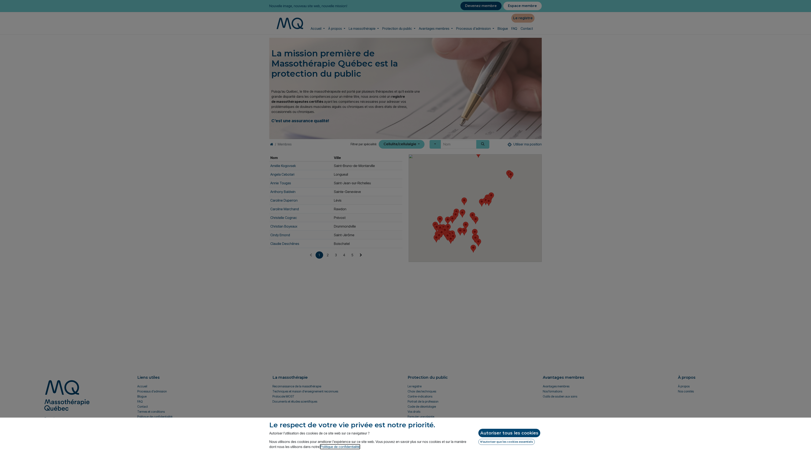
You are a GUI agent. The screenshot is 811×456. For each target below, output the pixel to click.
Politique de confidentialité (340, 447)
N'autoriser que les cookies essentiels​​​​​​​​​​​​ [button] (506, 441)
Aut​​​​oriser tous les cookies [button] (509, 433)
